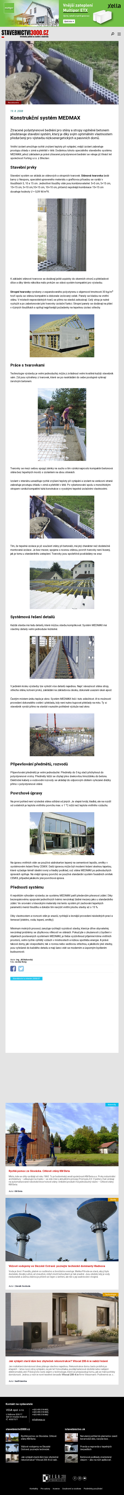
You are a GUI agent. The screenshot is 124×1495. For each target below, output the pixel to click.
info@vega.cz (38, 1419)
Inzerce (56, 1489)
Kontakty (34, 1489)
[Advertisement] (62, 1015)
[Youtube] (85, 1478)
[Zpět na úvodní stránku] (25, 34)
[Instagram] (80, 1478)
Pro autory (45, 1489)
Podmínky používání (93, 1489)
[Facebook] (75, 1478)
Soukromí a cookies (71, 1489)
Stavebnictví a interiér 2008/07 (26, 978)
